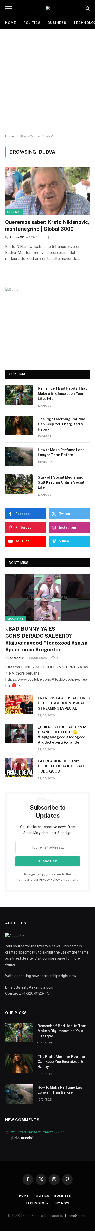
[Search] (87, 8)
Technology (37, 1203)
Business (57, 23)
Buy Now (61, 1203)
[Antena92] (48, 8)
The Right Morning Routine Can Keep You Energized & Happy (61, 424)
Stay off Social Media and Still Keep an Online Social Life (61, 482)
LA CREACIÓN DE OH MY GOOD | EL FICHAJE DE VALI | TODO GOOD (62, 766)
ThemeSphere (75, 1216)
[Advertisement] (47, 81)
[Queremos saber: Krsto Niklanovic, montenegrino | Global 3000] (47, 191)
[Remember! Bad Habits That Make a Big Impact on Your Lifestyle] (19, 395)
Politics (32, 23)
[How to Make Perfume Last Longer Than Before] (19, 456)
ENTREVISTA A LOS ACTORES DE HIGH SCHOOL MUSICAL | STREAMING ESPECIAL (64, 703)
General (14, 212)
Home (10, 23)
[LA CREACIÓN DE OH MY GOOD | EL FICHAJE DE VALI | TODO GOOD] (19, 767)
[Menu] (8, 8)
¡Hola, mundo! (22, 1138)
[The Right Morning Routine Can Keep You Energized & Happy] (19, 425)
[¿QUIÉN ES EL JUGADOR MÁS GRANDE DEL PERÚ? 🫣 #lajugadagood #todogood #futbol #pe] (19, 733)
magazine (15, 618)
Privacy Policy (49, 879)
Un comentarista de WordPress (35, 1132)
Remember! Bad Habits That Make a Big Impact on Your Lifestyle (62, 393)
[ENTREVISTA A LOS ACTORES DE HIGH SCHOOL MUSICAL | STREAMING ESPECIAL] (19, 704)
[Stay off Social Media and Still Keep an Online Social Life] (19, 484)
